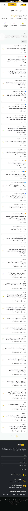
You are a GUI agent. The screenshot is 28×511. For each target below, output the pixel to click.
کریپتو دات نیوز (23, 45)
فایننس (24, 149)
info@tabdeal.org (17, 485)
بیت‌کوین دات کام (22, 115)
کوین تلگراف (23, 69)
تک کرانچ (22, 193)
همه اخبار (24, 37)
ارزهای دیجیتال (15, 37)
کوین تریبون (23, 80)
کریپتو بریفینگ (23, 204)
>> (7, 436)
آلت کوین (7, 37)
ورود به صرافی (12, 4)
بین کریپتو (24, 126)
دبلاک (22, 104)
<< (20, 436)
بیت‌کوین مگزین (21, 160)
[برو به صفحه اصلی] (23, 4)
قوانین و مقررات (14, 504)
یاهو (23, 56)
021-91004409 (18, 480)
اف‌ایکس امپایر (20, 171)
